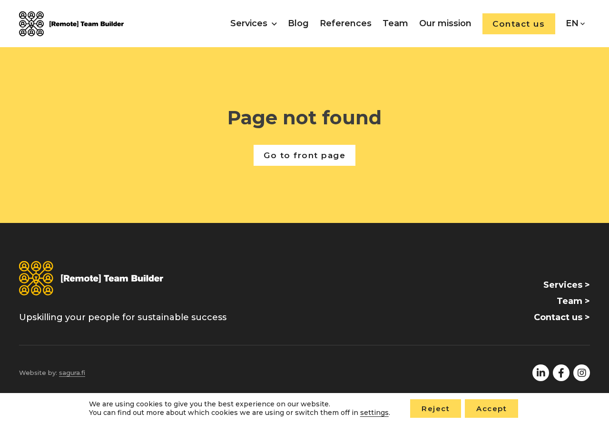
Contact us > (562, 317)
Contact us (518, 24)
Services (248, 23)
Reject (436, 408)
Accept (491, 408)
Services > (566, 285)
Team (395, 23)
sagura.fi (72, 372)
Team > (573, 301)
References (346, 23)
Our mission (445, 23)
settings (374, 413)
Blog (298, 23)
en (572, 23)
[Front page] (71, 23)
